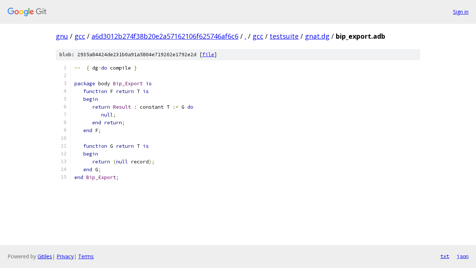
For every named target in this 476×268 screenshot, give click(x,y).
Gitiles (45, 256)
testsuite (284, 36)
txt (444, 256)
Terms (86, 256)
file (208, 54)
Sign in (461, 11)
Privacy (65, 256)
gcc (79, 36)
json (463, 256)
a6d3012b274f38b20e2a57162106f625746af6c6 (164, 36)
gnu (62, 36)
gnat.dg (317, 36)
